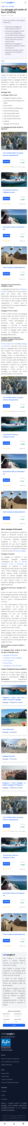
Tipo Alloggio (6, 1019)
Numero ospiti (17, 1019)
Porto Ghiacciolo (7, 344)
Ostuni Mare (7, 663)
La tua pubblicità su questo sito (10, 1061)
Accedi (3, 1095)
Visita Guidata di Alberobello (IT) (14, 267)
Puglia (3, 6)
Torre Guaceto (8, 660)
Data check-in (6, 1013)
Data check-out (18, 1013)
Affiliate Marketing (6, 1064)
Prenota (6, 161)
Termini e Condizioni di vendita (10, 1082)
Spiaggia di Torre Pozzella (12, 666)
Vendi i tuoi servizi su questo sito (10, 1058)
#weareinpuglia (6, 1050)
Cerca (14, 1025)
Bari (7, 6)
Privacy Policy (5, 1073)
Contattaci (4, 1099)
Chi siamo (3, 1091)
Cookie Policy (5, 1076)
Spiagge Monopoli (8, 756)
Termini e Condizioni (7, 1079)
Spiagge (11, 6)
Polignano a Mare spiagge (12, 658)
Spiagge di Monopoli (10, 655)
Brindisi (4, 77)
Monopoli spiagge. (19, 551)
